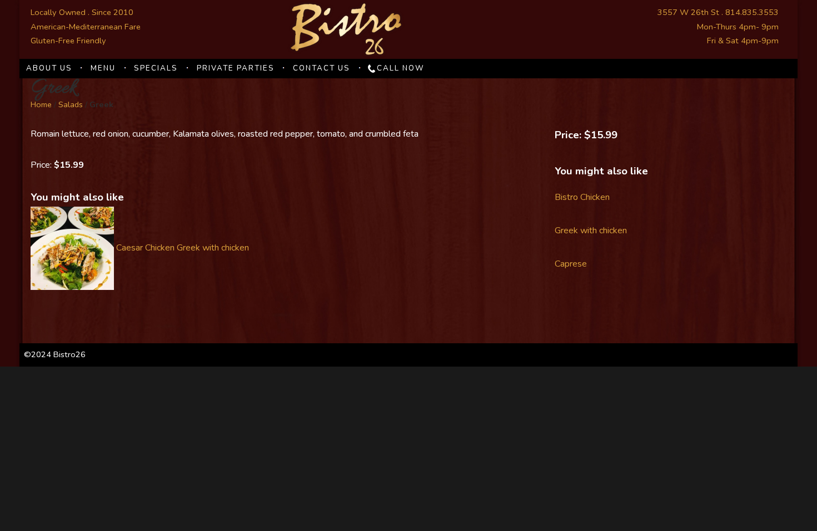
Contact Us (321, 68)
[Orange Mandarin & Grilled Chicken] (72, 248)
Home (41, 104)
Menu (103, 68)
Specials (156, 68)
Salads (70, 104)
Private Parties (236, 68)
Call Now (401, 68)
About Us (49, 68)
